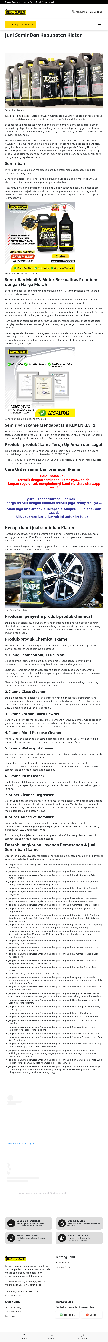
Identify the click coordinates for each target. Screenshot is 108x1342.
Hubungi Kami (62, 1262)
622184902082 (13, 1295)
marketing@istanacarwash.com (21, 1291)
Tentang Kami (62, 1266)
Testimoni (10, 1315)
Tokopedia (69, 1314)
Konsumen (81, 11)
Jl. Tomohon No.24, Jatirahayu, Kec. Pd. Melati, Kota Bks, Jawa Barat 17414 (25, 1283)
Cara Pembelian (13, 1311)
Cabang (98, 11)
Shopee (94, 1314)
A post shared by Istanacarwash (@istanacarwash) (43, 1193)
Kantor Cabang (13, 1307)
